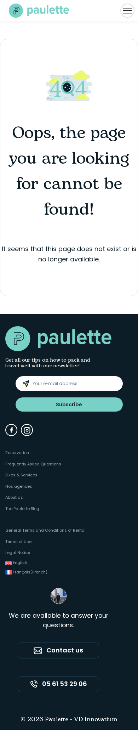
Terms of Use (18, 541)
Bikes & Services (21, 475)
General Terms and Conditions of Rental (45, 530)
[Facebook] (11, 430)
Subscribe (69, 404)
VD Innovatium (95, 720)
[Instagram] (27, 430)
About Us (14, 497)
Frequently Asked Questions (33, 464)
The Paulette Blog (22, 508)
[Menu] (127, 11)
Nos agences (18, 486)
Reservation (17, 452)
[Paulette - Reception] (39, 11)
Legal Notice (17, 552)
